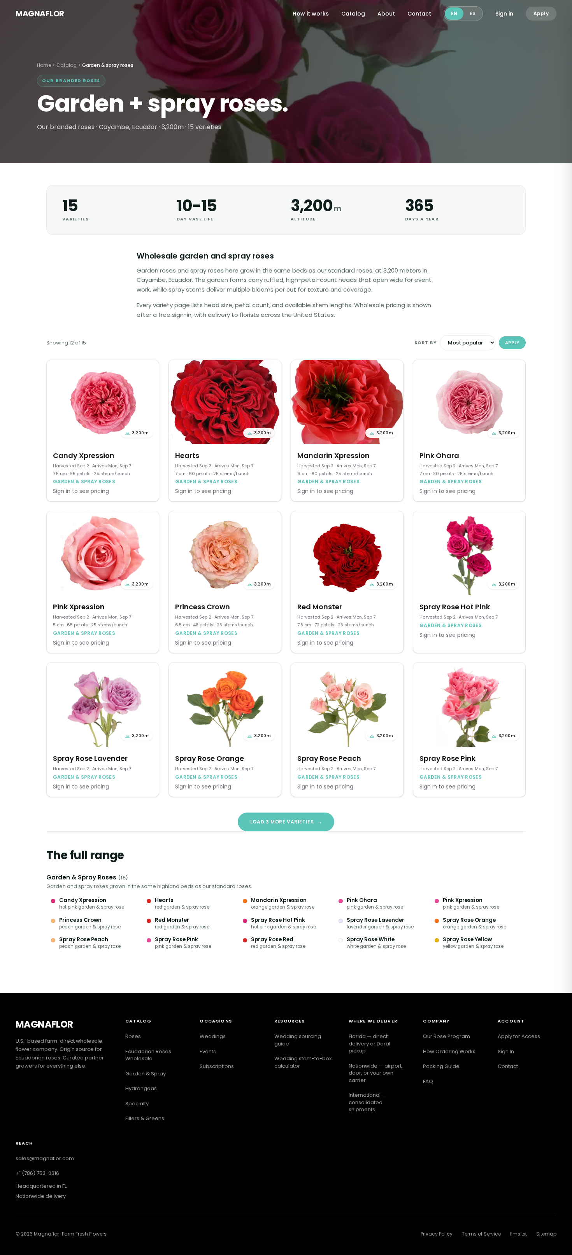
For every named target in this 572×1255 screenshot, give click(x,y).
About (386, 13)
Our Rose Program (446, 1036)
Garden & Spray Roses (81, 877)
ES (472, 13)
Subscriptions (217, 1066)
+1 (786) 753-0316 (37, 1173)
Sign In (506, 1051)
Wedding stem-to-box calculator (303, 1062)
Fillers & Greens (144, 1118)
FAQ (428, 1081)
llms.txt (518, 1234)
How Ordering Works (449, 1051)
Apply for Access (519, 1036)
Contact (419, 13)
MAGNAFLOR (40, 13)
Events (208, 1051)
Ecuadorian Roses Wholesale (148, 1055)
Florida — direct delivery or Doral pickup (369, 1043)
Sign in (504, 13)
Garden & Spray (145, 1073)
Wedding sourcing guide (297, 1040)
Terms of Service (481, 1234)
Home (44, 65)
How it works (311, 13)
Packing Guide (441, 1066)
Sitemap (546, 1234)
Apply (541, 13)
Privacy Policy (437, 1234)
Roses (133, 1036)
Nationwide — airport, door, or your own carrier (376, 1073)
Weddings (213, 1036)
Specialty (137, 1103)
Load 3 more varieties (286, 821)
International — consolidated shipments (367, 1102)
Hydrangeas (141, 1088)
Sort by (425, 342)
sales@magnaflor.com (45, 1158)
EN (454, 13)
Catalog (353, 13)
